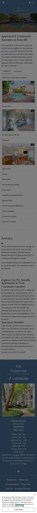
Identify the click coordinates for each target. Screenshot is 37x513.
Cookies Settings (18, 509)
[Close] (35, 494)
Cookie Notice (19, 506)
